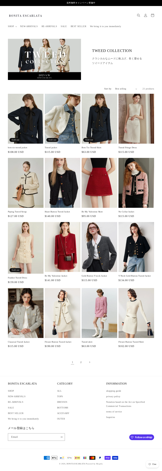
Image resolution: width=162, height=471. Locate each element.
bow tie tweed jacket (17, 147)
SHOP (11, 391)
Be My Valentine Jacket (56, 276)
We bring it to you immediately (23, 419)
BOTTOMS (62, 408)
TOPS (60, 396)
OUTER (61, 419)
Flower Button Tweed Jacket (58, 342)
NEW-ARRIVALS (16, 396)
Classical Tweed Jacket (19, 342)
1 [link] (72, 362)
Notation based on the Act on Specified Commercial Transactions (125, 404)
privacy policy (113, 396)
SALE (11, 408)
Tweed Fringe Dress (127, 147)
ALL (59, 391)
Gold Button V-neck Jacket (94, 276)
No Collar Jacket (126, 211)
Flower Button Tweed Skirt (131, 342)
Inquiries (110, 417)
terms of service (114, 412)
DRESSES (62, 402)
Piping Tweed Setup (17, 211)
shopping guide (113, 391)
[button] (12, 26)
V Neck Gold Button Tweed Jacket (134, 276)
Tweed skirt (87, 342)
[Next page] (89, 362)
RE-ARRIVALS (15, 402)
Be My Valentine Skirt (92, 211)
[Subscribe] (61, 437)
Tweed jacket (51, 147)
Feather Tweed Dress (17, 278)
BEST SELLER (16, 413)
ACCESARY (63, 413)
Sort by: (108, 89)
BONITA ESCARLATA (76, 464)
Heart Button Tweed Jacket (57, 211)
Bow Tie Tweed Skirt (91, 147)
